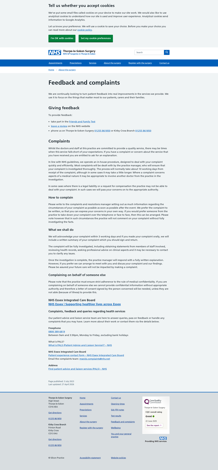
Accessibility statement (90, 458)
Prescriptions (75, 63)
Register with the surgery (140, 63)
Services (92, 63)
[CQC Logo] (152, 404)
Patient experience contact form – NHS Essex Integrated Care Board (86, 355)
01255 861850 (102, 130)
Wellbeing (116, 428)
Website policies (118, 458)
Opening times (118, 404)
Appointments (55, 63)
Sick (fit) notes (117, 410)
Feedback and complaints (123, 421)
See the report (153, 425)
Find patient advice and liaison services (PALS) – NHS (77, 368)
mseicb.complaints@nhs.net (94, 358)
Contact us (164, 63)
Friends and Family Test (82, 121)
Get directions (54, 412)
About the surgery (112, 63)
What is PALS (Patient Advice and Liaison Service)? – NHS (80, 345)
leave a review (59, 126)
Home (51, 70)
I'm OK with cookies (62, 38)
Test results (116, 416)
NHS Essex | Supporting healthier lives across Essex (84, 304)
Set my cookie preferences (96, 38)
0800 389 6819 (56, 331)
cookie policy (84, 29)
